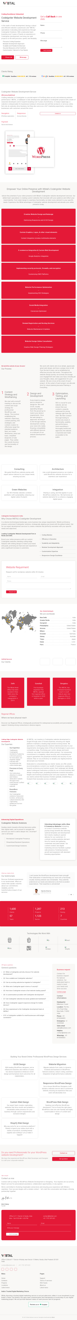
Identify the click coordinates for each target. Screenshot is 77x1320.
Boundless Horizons (14, 790)
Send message (47, 50)
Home (3, 1278)
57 (11, 915)
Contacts (4, 1280)
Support (42, 1278)
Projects (4, 1283)
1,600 (13, 908)
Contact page (61, 992)
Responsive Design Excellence (52, 555)
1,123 (38, 915)
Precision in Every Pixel (16, 769)
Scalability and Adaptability (50, 543)
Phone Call (8, 57)
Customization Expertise (50, 551)
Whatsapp (22, 57)
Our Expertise (15, 748)
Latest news (5, 1287)
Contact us (58, 113)
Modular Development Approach (52, 547)
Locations (4, 1285)
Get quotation (63, 1159)
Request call (12, 591)
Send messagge (13, 1234)
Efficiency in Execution (49, 539)
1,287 (38, 908)
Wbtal (53, 1317)
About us (43, 1285)
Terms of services (46, 1280)
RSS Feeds (43, 1283)
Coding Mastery (47, 535)
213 (62, 908)
